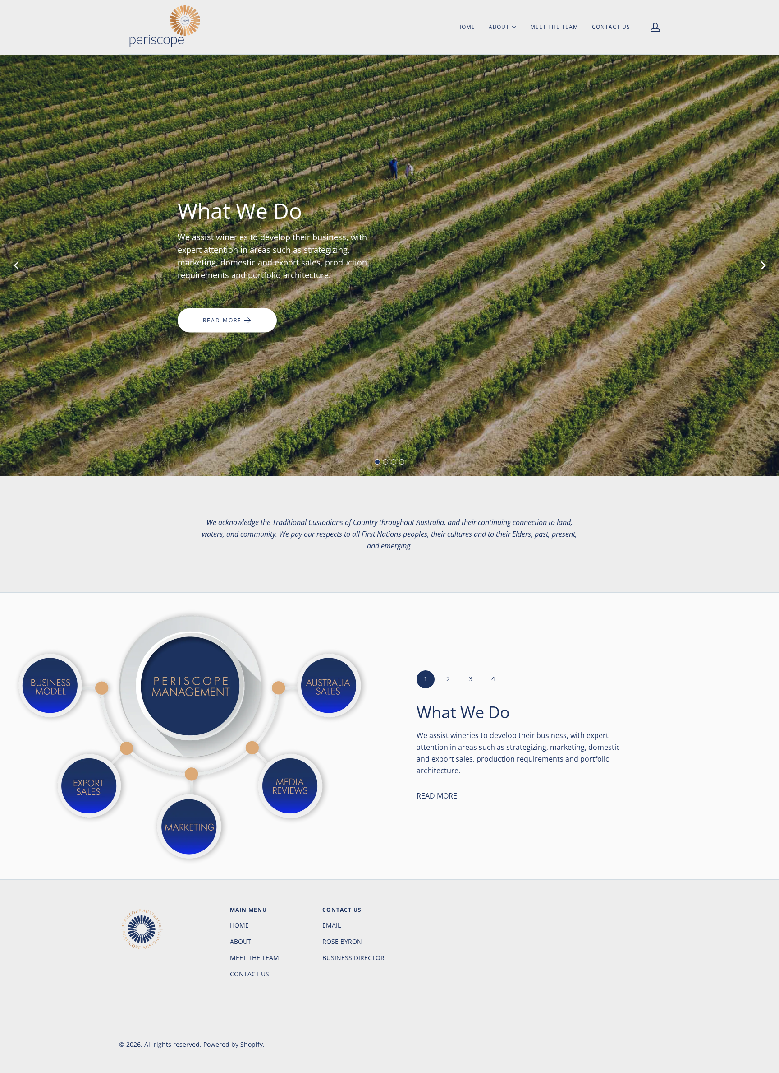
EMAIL (331, 925)
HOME (466, 27)
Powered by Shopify (233, 1044)
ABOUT (499, 27)
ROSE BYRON (342, 941)
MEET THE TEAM (554, 27)
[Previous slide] (16, 265)
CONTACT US (611, 27)
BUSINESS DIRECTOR (353, 957)
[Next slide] (763, 265)
